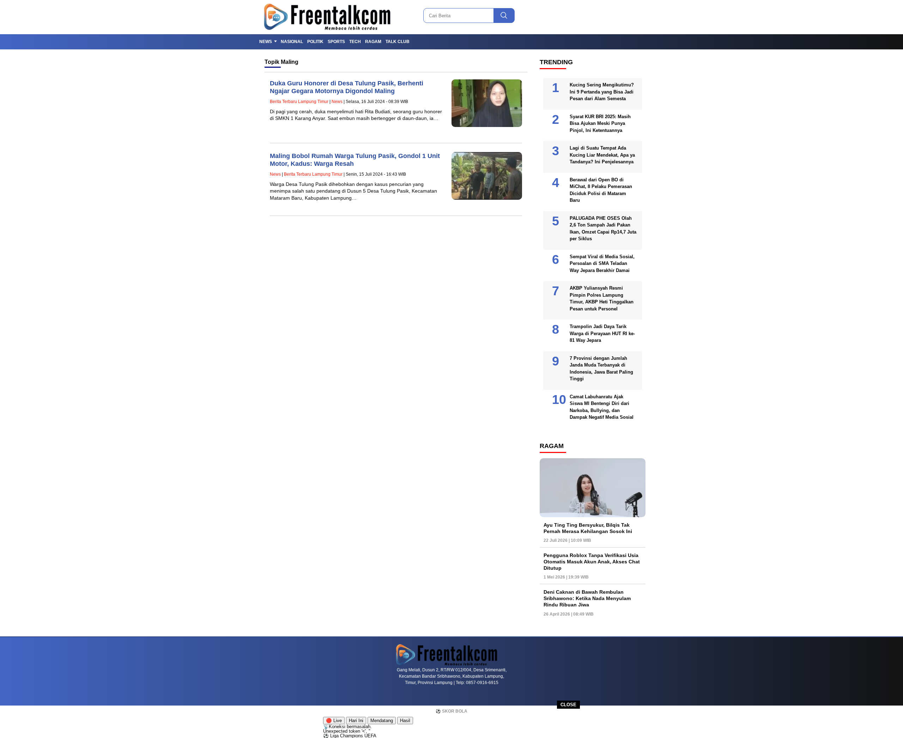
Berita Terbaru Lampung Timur (299, 101)
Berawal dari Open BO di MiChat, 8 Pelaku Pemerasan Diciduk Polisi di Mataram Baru (601, 190)
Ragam (373, 41)
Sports (336, 41)
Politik (315, 41)
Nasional (292, 41)
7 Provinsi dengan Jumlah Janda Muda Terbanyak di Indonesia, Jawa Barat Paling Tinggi (601, 369)
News (265, 41)
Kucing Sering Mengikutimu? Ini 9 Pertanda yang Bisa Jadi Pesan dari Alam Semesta (602, 91)
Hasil (405, 720)
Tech (355, 41)
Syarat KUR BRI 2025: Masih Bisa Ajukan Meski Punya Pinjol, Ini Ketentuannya (600, 123)
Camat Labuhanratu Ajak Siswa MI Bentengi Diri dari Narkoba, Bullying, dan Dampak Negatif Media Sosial (602, 407)
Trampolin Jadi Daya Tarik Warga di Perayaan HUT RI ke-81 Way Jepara (602, 333)
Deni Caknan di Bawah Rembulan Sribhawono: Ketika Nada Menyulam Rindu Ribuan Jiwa (587, 598)
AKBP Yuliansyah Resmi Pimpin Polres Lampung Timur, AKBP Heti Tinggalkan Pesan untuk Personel (602, 298)
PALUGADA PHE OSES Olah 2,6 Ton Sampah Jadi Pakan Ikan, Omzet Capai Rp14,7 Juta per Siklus (603, 229)
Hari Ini (356, 720)
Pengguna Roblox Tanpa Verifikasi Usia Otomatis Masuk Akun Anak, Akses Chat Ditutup (592, 561)
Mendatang (381, 720)
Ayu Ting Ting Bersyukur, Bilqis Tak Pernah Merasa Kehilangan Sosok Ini (588, 528)
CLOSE (568, 704)
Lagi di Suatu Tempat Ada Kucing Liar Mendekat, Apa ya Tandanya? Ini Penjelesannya (602, 154)
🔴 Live (334, 720)
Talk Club (398, 41)
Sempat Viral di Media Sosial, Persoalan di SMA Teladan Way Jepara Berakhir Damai (602, 263)
